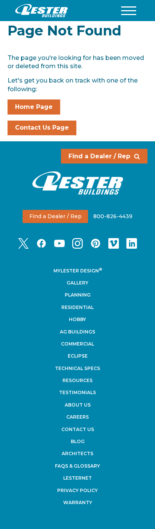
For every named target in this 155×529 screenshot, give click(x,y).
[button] (128, 10)
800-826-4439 (112, 216)
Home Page (34, 106)
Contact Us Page (42, 127)
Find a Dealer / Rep (99, 156)
